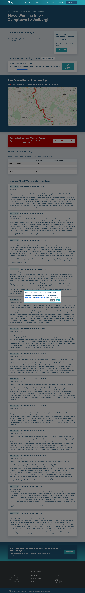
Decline (52, 300)
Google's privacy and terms (41, 297)
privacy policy (28, 297)
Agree (57, 300)
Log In (61, 2)
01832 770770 (72, 2)
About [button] (54, 2)
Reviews (37, 2)
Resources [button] (45, 2)
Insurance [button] (28, 2)
